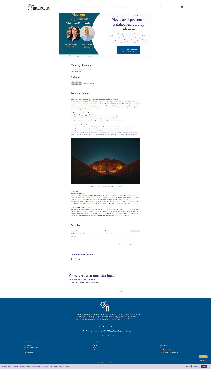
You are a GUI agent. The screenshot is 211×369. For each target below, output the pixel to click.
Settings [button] (188, 366)
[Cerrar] (209, 366)
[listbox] (121, 291)
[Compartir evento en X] (75, 259)
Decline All (195, 366)
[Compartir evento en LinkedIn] (79, 259)
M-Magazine (96, 350)
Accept (204, 366)
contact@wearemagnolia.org (105, 335)
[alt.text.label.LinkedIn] (99, 326)
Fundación (27, 345)
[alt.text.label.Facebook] (112, 326)
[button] (89, 7)
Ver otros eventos (128, 51)
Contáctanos (28, 352)
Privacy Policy (65, 366)
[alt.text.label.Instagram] (107, 326)
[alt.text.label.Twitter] (103, 326)
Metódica (109, 362)
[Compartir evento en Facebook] (71, 259)
